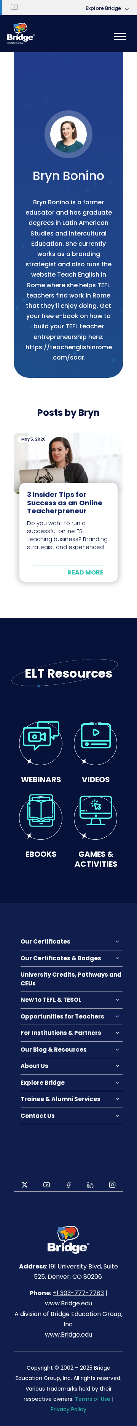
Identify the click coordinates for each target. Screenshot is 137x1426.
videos (96, 779)
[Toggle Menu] (120, 36)
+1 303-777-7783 (78, 1293)
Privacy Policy (68, 1409)
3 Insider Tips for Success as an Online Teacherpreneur (64, 503)
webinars (41, 779)
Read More (85, 572)
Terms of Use (92, 1399)
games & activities (96, 859)
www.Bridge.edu (68, 1303)
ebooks (41, 854)
